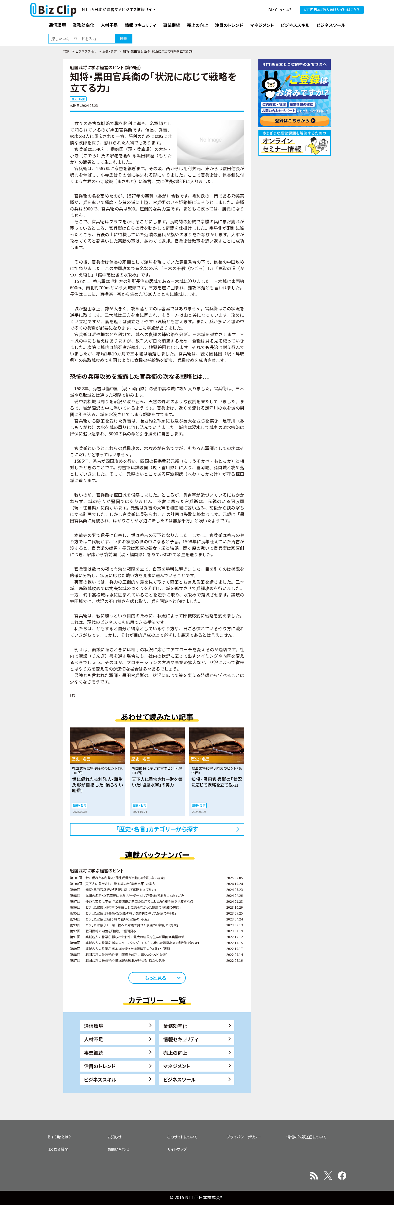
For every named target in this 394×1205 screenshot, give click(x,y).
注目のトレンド (100, 1065)
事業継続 (93, 1052)
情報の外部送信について (306, 1137)
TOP (66, 51)
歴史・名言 (109, 51)
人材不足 (93, 1039)
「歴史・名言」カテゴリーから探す (157, 828)
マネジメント (176, 1065)
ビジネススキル (85, 51)
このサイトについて (182, 1137)
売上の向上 (175, 1052)
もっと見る (155, 977)
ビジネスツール (179, 1079)
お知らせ (114, 1137)
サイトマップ (177, 1149)
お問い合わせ (118, 1149)
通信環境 (93, 1025)
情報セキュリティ (180, 1039)
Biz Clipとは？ (280, 9)
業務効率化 (175, 1025)
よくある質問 (58, 1149)
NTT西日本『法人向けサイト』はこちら (331, 9)
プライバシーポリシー (244, 1137)
